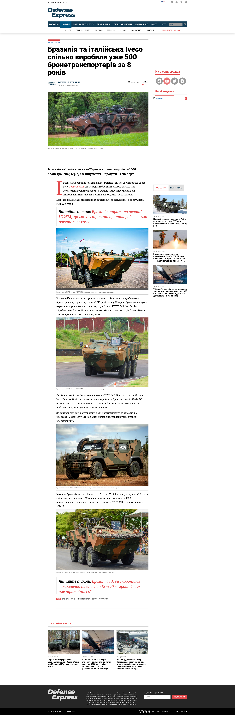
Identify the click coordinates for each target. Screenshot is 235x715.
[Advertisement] (138, 13)
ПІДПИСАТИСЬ (179, 697)
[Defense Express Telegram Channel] (186, 2)
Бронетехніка (67, 599)
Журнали (99, 30)
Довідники (111, 30)
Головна (50, 42)
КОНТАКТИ (183, 711)
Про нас (68, 30)
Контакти (151, 30)
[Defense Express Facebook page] (172, 2)
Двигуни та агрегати (100, 599)
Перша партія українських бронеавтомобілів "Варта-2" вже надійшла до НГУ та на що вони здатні (63, 663)
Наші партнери (136, 30)
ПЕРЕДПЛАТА (173, 711)
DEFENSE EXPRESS (69, 82)
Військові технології (82, 599)
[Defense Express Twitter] (181, 2)
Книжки (123, 30)
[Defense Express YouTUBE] (176, 2)
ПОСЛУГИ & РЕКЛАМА (160, 711)
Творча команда (83, 30)
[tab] (161, 188)
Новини (57, 42)
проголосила (76, 186)
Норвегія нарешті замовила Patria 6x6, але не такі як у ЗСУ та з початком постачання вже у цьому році (170, 222)
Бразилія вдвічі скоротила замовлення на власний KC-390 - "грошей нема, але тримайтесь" (101, 586)
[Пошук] (185, 24)
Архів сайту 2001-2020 (171, 30)
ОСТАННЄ (161, 188)
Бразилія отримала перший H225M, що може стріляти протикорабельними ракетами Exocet (103, 216)
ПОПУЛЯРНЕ (176, 188)
